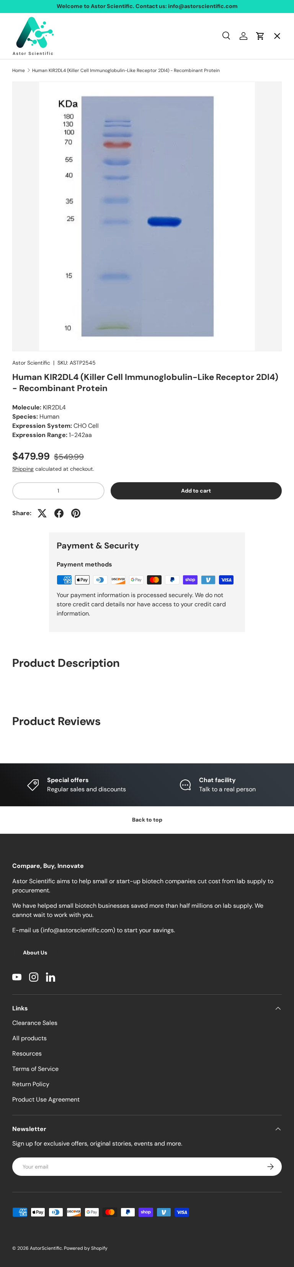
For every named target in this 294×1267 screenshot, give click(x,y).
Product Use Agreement (46, 1099)
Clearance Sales (34, 1023)
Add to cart (196, 490)
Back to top (147, 819)
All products (29, 1038)
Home (27, 52)
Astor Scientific (31, 362)
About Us (35, 952)
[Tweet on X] (42, 513)
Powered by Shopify (86, 1248)
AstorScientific (46, 1248)
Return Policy (30, 1084)
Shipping (23, 468)
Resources (27, 1053)
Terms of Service (35, 1069)
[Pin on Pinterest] (75, 513)
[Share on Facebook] (59, 513)
